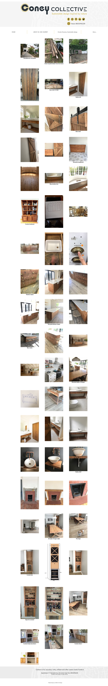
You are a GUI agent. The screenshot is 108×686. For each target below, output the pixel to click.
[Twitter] (83, 19)
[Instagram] (72, 19)
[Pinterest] (76, 19)
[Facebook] (68, 19)
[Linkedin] (79, 19)
